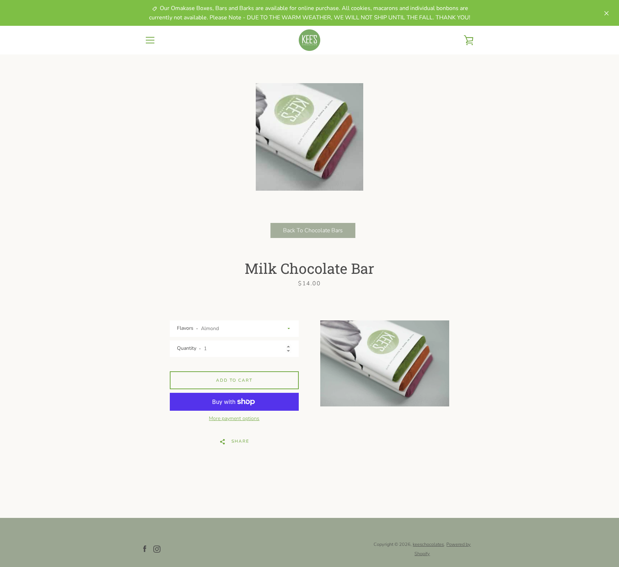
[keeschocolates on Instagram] (156, 549)
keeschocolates (428, 544)
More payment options (234, 418)
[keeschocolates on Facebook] (144, 549)
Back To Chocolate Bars (313, 230)
